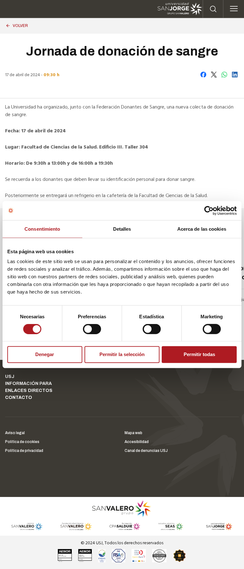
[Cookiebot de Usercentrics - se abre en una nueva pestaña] (209, 210)
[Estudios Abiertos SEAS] (171, 526)
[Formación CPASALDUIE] (125, 526)
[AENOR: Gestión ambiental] (85, 555)
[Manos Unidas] (159, 555)
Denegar (44, 354)
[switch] (85, 327)
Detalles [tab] (122, 228)
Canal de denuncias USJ (146, 450)
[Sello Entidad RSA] (118, 555)
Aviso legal (15, 433)
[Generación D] (139, 555)
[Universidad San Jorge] (217, 526)
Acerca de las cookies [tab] (201, 228)
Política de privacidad (24, 450)
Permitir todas (199, 354)
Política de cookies (22, 442)
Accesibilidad (137, 442)
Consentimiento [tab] (42, 228)
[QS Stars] (179, 555)
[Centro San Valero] (27, 526)
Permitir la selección (122, 354)
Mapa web (133, 433)
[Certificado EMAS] (101, 555)
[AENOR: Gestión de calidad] (65, 555)
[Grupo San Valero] (122, 508)
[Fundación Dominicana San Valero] (76, 526)
